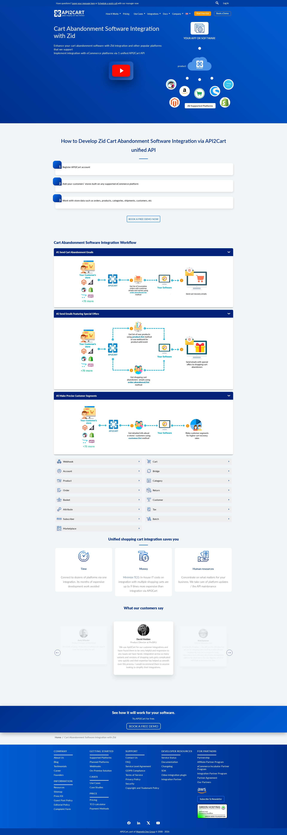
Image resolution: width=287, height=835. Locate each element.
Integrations (152, 14)
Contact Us (132, 757)
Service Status (168, 757)
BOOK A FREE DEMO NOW (143, 219)
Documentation (169, 761)
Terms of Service (134, 774)
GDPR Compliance (135, 770)
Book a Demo (222, 13)
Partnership (203, 757)
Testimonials (60, 766)
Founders (59, 774)
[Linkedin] (139, 823)
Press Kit (58, 796)
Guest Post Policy (63, 800)
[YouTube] (158, 823)
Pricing (126, 14)
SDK (163, 770)
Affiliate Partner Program (210, 761)
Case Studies (96, 787)
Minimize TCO (131, 577)
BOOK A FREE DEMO (143, 726)
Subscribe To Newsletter (211, 799)
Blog (56, 761)
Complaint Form (62, 809)
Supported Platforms (101, 757)
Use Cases (138, 14)
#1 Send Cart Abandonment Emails (74, 252)
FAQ (128, 761)
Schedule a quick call (108, 3)
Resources (59, 787)
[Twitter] (148, 823)
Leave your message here (83, 3)
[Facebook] (129, 823)
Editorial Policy (62, 804)
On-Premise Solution (101, 770)
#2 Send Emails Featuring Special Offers (77, 313)
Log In (226, 3)
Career (57, 770)
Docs (165, 14)
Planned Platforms (99, 761)
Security (130, 783)
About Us (59, 757)
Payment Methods (99, 808)
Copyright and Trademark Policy (142, 787)
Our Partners (204, 782)
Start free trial (202, 13)
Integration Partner (171, 779)
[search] (217, 4)
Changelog (166, 766)
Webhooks (95, 766)
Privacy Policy (133, 779)
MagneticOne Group (145, 831)
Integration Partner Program (212, 773)
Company (176, 14)
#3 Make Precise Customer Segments (76, 395)
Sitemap (58, 791)
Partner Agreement (207, 777)
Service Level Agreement (138, 766)
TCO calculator (98, 804)
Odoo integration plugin (174, 774)
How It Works (112, 14)
